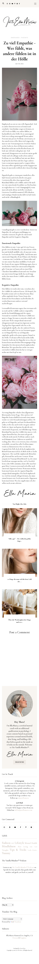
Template (23, 938)
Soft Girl (33, 847)
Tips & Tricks (17, 850)
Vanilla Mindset (32, 850)
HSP (12, 843)
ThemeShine (22, 948)
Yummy (6, 853)
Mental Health (31, 843)
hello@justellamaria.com (23, 810)
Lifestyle (19, 843)
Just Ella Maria (18, 950)
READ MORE (19, 762)
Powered (16, 938)
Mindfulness (15, 38)
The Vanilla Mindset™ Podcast (23, 867)
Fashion (6, 843)
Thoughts (24, 38)
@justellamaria (23, 798)
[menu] (35, 3)
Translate (17, 922)
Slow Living (23, 847)
